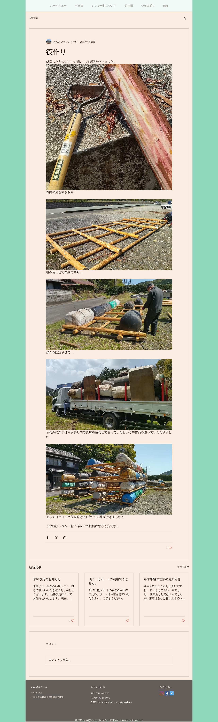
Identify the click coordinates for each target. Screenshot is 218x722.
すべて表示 (183, 566)
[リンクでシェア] (64, 537)
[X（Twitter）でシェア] (56, 537)
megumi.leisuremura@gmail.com (115, 702)
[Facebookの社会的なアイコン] (167, 693)
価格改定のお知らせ (47, 579)
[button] (184, 18)
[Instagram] (162, 693)
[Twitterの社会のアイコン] (172, 693)
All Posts (33, 18)
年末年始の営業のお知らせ (162, 579)
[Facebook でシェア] (47, 537)
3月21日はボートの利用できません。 (108, 581)
